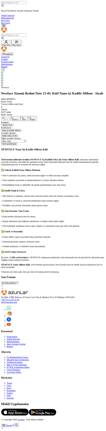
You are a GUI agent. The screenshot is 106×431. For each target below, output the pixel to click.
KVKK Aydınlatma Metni (18, 367)
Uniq (9, 385)
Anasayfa (5, 57)
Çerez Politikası (13, 370)
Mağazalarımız (7, 18)
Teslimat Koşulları (14, 362)
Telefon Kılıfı (7, 125)
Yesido (10, 393)
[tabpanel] (53, 210)
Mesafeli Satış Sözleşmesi (18, 360)
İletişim (4, 67)
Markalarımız (7, 64)
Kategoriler (8, 54)
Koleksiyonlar (7, 62)
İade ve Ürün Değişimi (16, 365)
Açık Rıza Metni (14, 372)
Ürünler (4, 59)
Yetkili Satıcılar (7, 15)
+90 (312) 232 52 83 (10, 300)
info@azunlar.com (9, 302)
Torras (9, 383)
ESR (9, 395)
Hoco (9, 388)
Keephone (11, 390)
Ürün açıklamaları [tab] (9, 144)
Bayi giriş (5, 20)
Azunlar (21, 419)
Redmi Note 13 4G (9, 136)
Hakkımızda (12, 336)
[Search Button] (16, 425)
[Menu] (3, 25)
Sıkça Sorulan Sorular (16, 344)
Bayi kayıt (5, 23)
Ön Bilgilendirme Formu (17, 357)
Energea (10, 398)
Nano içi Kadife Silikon (11, 130)
